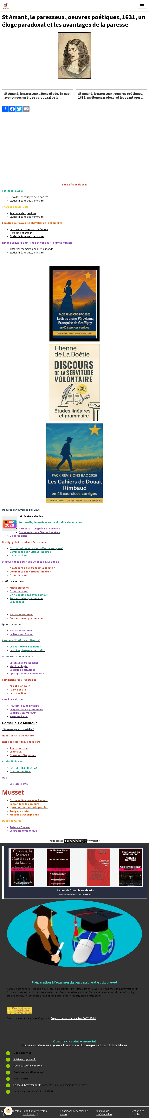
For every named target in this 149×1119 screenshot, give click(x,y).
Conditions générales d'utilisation (35, 1112)
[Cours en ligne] (74, 933)
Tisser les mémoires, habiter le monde (32, 249)
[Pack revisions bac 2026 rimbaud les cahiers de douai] (74, 463)
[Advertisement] (74, 139)
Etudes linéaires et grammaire (27, 200)
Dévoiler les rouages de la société (29, 197)
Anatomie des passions (23, 213)
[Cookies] (8, 1111)
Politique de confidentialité (104, 1112)
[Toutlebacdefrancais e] (74, 872)
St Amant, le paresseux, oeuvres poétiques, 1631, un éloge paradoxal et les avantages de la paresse (111, 95)
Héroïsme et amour (21, 232)
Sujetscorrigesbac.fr (24, 1059)
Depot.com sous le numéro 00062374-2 (73, 1018)
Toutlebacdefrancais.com (27, 1065)
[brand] (6, 6)
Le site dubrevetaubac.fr (27, 1085)
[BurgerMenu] (142, 6)
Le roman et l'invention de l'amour (29, 229)
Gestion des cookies (137, 1112)
